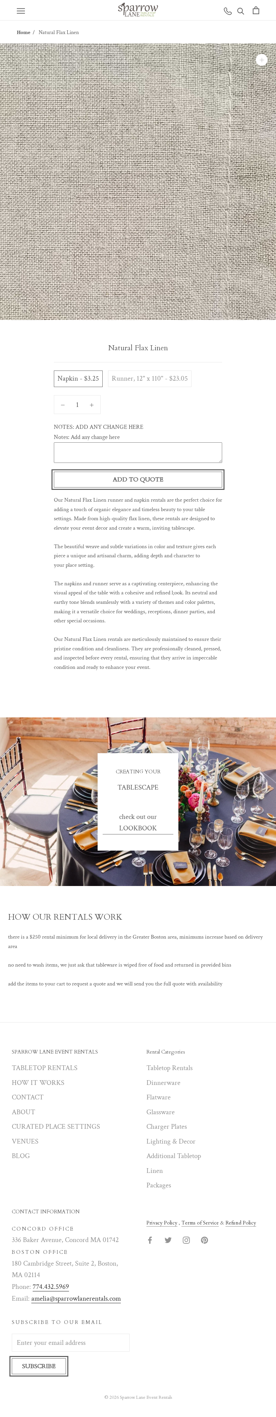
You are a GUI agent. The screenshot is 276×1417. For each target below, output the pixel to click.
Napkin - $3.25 (78, 378)
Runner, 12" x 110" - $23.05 (150, 378)
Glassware (160, 1112)
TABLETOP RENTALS (44, 1067)
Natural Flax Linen (59, 32)
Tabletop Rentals (169, 1067)
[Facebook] (149, 1240)
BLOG (21, 1155)
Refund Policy (241, 1222)
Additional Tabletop (173, 1155)
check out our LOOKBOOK (138, 822)
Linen (154, 1170)
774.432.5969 (51, 1286)
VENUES (25, 1141)
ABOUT (23, 1112)
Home (23, 32)
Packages (158, 1185)
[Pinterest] (204, 1240)
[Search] (240, 10)
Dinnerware (163, 1082)
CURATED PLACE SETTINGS (56, 1126)
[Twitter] (168, 1240)
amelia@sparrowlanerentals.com (76, 1298)
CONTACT (28, 1097)
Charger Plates (166, 1126)
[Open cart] (256, 10)
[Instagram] (186, 1240)
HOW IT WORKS (38, 1082)
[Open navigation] (21, 10)
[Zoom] (262, 60)
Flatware (158, 1097)
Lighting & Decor (171, 1141)
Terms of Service (200, 1222)
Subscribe (39, 1366)
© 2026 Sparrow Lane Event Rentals (138, 1397)
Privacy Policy (161, 1222)
